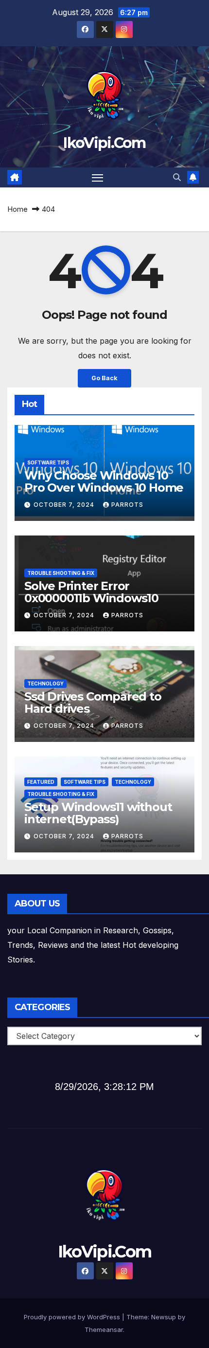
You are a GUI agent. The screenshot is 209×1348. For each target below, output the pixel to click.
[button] (177, 177)
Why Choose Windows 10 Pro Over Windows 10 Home (103, 481)
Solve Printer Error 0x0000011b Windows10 (91, 592)
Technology (45, 683)
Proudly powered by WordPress (73, 1317)
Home (17, 209)
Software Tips (48, 462)
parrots (127, 504)
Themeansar (104, 1329)
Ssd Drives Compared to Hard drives (92, 702)
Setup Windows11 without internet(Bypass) (98, 813)
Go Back (104, 378)
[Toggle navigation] (97, 178)
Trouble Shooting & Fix (60, 573)
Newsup (163, 1317)
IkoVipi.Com (104, 143)
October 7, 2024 (65, 504)
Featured (40, 782)
